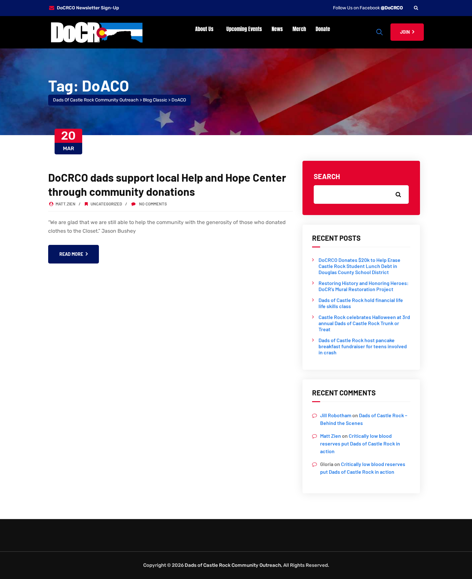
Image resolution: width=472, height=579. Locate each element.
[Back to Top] (458, 568)
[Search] (416, 8)
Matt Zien (330, 436)
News (277, 29)
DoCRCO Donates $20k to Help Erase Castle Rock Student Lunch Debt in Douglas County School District (359, 266)
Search (327, 176)
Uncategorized (106, 203)
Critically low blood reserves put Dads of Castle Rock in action (360, 443)
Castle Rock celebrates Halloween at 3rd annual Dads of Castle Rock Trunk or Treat (364, 323)
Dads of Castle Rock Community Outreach (233, 565)
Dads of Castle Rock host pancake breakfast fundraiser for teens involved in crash (363, 346)
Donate (323, 29)
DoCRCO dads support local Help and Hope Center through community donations (167, 184)
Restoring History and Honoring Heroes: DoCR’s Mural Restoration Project (364, 286)
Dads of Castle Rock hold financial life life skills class (361, 303)
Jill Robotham (335, 415)
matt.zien (65, 203)
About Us (204, 29)
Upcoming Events (244, 29)
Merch (299, 29)
